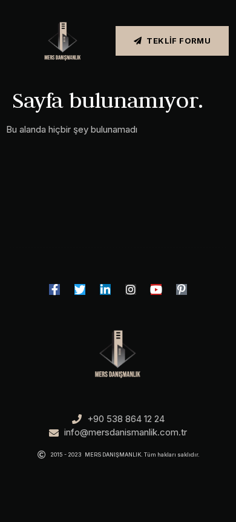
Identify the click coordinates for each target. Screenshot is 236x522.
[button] (6, 40)
